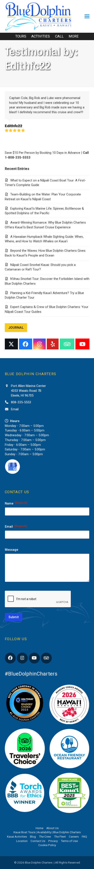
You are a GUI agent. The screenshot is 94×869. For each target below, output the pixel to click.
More (74, 36)
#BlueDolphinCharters (31, 674)
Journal (16, 328)
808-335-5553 (21, 402)
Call (59, 36)
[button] (87, 16)
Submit (14, 617)
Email (15, 409)
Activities (40, 36)
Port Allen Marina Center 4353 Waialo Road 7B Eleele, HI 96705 (28, 390)
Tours (20, 36)
